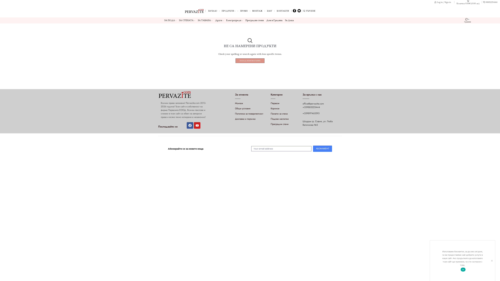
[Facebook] (294, 11)
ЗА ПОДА (169, 20)
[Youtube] (197, 125)
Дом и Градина (274, 20)
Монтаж (257, 11)
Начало (212, 11)
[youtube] (299, 11)
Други (218, 20)
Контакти (283, 11)
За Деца (289, 20)
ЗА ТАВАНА (204, 20)
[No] (491, 260)
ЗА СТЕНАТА (186, 20)
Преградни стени (254, 20)
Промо (244, 11)
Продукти (228, 11)
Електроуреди (233, 20)
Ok (463, 270)
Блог (269, 11)
